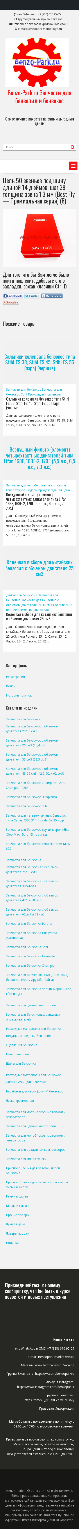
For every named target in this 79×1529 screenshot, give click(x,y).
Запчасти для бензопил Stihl (27, 947)
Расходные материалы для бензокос (33, 1075)
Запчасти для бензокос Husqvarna (31, 797)
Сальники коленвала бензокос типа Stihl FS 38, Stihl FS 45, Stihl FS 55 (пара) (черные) (39, 362)
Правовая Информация (56, 1408)
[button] (73, 166)
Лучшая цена (60, 490)
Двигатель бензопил (21, 595)
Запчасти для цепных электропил (31, 1005)
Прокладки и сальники (44, 394)
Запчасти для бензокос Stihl (27, 806)
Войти (10, 686)
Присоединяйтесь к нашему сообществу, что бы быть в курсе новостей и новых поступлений (37, 1291)
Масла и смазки (17, 1205)
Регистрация (15, 677)
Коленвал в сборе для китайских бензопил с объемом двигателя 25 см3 (39, 568)
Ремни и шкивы (17, 1196)
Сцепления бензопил (21, 1045)
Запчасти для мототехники (26, 1159)
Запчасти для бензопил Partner (29, 923)
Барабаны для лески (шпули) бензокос (34, 1091)
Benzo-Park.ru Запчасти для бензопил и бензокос (39, 96)
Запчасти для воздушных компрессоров (36, 1149)
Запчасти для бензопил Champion (31, 965)
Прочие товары (17, 1215)
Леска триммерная (20, 1100)
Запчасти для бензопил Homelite (30, 956)
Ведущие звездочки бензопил (28, 1036)
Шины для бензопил (21, 1063)
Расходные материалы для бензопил (33, 1028)
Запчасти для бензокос (23, 389)
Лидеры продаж (38, 490)
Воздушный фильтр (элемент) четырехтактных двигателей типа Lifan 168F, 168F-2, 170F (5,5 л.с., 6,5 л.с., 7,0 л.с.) (39, 458)
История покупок (19, 695)
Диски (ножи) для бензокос (26, 1082)
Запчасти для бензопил (23, 860)
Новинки (12, 1243)
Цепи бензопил (17, 1054)
